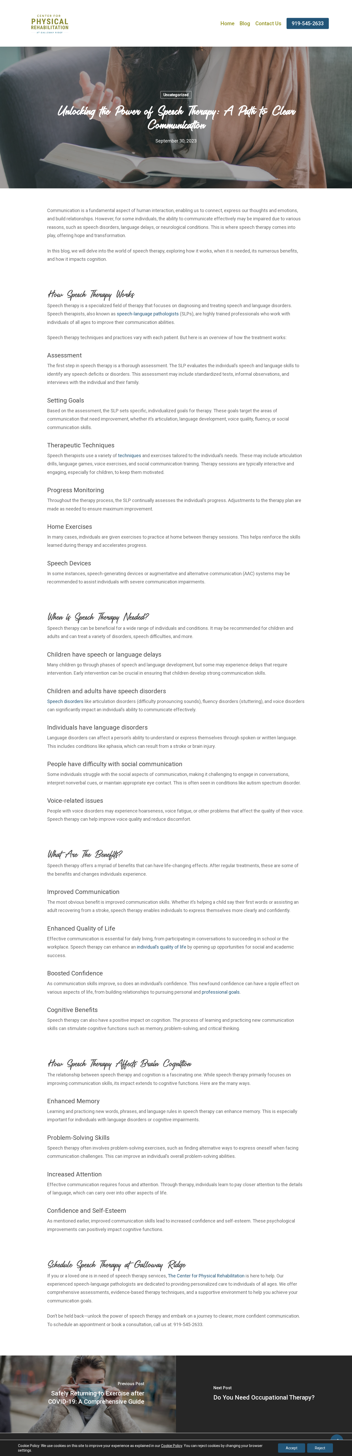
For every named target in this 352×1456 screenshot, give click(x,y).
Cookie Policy (171, 1446)
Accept (291, 1448)
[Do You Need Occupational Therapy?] (264, 1394)
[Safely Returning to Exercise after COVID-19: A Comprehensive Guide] (88, 1394)
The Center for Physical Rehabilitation (206, 1275)
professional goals (221, 992)
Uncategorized (176, 95)
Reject (320, 1448)
